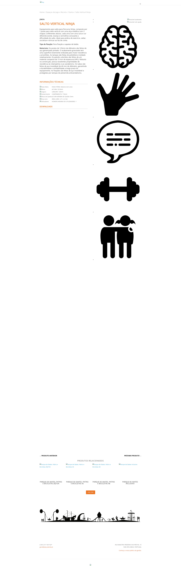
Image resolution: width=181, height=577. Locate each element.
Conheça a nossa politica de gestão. (130, 550)
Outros (71, 12)
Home (42, 12)
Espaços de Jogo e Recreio (56, 12)
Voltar (91, 492)
